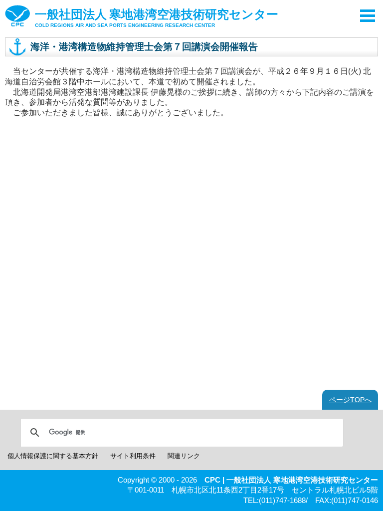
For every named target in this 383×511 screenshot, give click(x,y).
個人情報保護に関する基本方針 (52, 456)
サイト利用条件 (133, 456)
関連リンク (184, 456)
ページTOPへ (350, 400)
